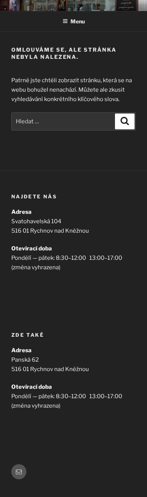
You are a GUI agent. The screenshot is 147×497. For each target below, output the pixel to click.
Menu (77, 21)
